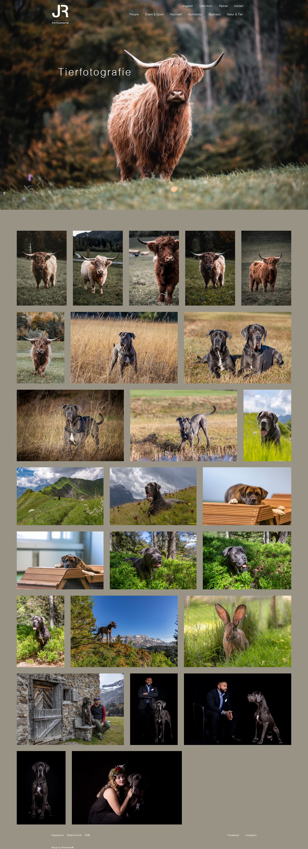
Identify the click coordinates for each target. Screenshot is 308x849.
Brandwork (67, 847)
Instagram (251, 835)
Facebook (233, 835)
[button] (235, 14)
